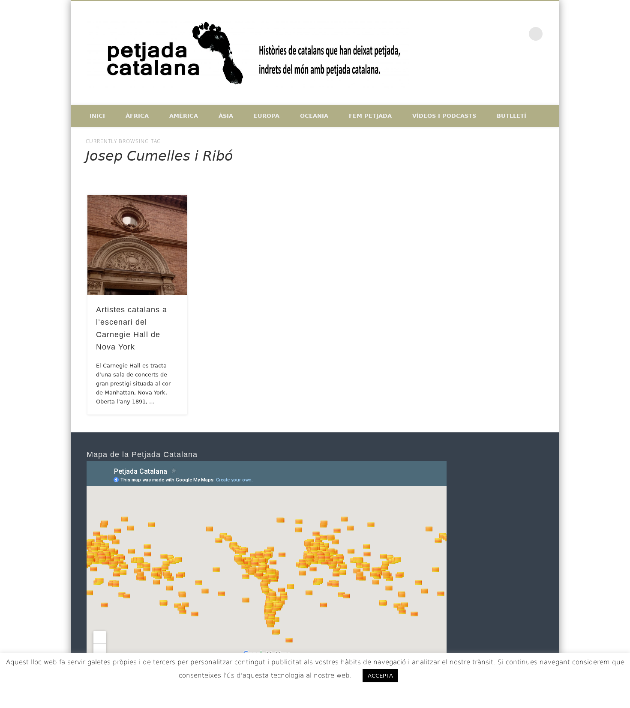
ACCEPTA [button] (380, 675)
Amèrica (183, 116)
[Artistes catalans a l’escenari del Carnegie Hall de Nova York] (137, 245)
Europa (266, 116)
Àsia (226, 116)
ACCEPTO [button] (429, 675)
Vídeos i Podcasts (444, 116)
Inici (97, 116)
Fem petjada (370, 116)
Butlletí (511, 116)
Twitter (500, 34)
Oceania (314, 116)
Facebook (482, 34)
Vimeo (518, 34)
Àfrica (137, 116)
